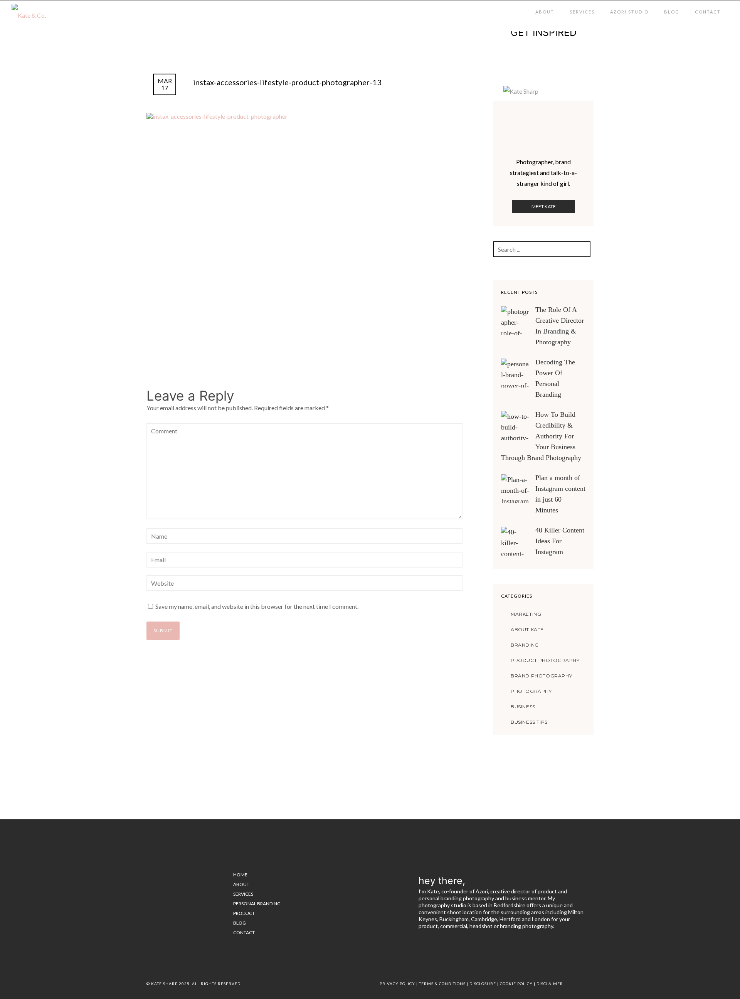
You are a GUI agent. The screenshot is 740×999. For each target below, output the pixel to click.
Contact (708, 11)
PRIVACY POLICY (397, 983)
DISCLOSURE (482, 983)
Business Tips (529, 722)
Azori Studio (629, 11)
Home (240, 875)
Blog (671, 11)
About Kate (527, 629)
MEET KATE (543, 206)
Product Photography (545, 660)
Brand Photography (541, 676)
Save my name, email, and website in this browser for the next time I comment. (256, 606)
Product (244, 913)
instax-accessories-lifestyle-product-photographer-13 (287, 82)
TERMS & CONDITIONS (442, 983)
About (544, 11)
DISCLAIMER (549, 983)
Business (523, 706)
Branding (525, 645)
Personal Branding (257, 903)
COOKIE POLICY (516, 983)
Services (582, 11)
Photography (531, 691)
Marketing (526, 614)
